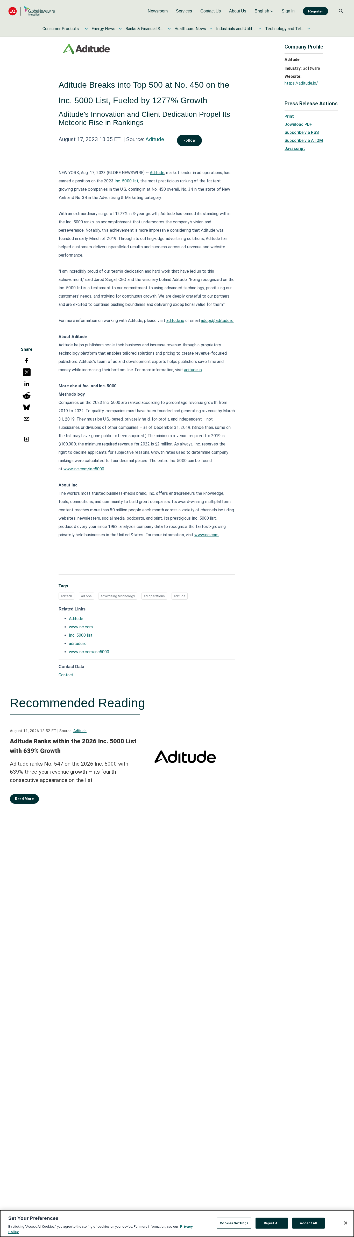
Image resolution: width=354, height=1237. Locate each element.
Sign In (288, 11)
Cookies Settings (234, 1223)
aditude (179, 596)
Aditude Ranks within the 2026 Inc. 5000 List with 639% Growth (73, 746)
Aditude (154, 139)
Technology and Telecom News (284, 28)
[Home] (31, 11)
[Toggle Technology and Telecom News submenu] (308, 28)
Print (289, 116)
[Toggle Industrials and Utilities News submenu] (260, 28)
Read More (24, 799)
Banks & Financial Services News (144, 28)
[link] (158, 11)
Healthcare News (190, 28)
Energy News (103, 28)
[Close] (345, 1223)
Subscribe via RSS (302, 132)
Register (315, 11)
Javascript (295, 148)
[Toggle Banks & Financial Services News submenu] (169, 28)
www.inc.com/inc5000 (89, 651)
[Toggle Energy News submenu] (120, 28)
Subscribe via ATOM (304, 140)
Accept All (308, 1223)
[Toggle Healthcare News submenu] (211, 28)
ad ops (86, 596)
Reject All (272, 1223)
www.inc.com (81, 626)
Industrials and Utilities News (235, 28)
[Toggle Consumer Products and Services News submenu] (86, 28)
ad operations (154, 596)
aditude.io (78, 643)
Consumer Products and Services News (62, 28)
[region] (177, 1223)
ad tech (66, 596)
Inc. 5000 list (81, 635)
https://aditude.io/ (301, 83)
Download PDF (298, 124)
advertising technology (118, 596)
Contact (66, 674)
